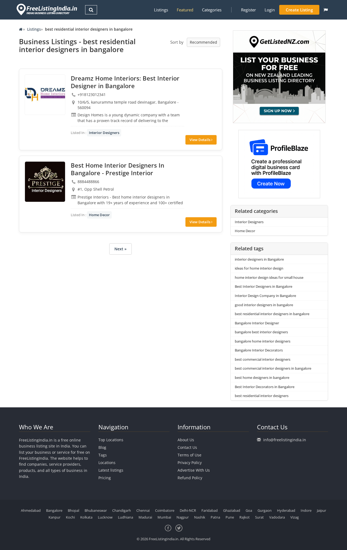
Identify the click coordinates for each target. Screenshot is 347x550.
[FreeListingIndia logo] (47, 9)
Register (248, 9)
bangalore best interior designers (261, 332)
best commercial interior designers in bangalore (273, 368)
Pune (230, 517)
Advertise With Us (194, 470)
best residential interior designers (261, 395)
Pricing (104, 477)
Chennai (143, 510)
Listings (161, 9)
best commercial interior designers (262, 359)
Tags (102, 455)
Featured (185, 9)
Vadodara (277, 517)
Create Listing (299, 9)
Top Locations (110, 439)
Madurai (145, 517)
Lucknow (105, 517)
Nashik (199, 517)
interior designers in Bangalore (259, 259)
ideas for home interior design (259, 268)
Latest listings (110, 470)
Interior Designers (104, 132)
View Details (200, 139)
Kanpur (54, 517)
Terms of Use (189, 455)
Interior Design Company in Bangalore (265, 295)
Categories (211, 9)
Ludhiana (125, 517)
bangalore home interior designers (262, 341)
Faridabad (209, 510)
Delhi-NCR (188, 510)
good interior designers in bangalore (264, 304)
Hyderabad (286, 510)
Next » (120, 248)
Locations (106, 462)
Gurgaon (265, 510)
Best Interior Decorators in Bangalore (264, 386)
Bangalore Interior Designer (257, 323)
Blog (102, 447)
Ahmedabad (31, 510)
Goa (249, 510)
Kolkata (86, 517)
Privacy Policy (190, 462)
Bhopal (73, 510)
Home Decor (99, 214)
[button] (325, 10)
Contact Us (187, 447)
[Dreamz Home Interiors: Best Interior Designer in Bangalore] (45, 95)
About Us (186, 439)
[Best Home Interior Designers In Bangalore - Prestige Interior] (45, 182)
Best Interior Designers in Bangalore (263, 286)
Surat (259, 517)
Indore (306, 510)
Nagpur (182, 517)
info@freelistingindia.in (284, 439)
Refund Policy (190, 477)
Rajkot (244, 517)
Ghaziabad (231, 510)
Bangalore (54, 510)
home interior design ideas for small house (269, 277)
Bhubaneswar (96, 510)
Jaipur (321, 510)
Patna (215, 517)
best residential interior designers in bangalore (272, 313)
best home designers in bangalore (262, 377)
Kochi (70, 517)
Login (270, 9)
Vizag (294, 517)
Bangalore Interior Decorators (259, 350)
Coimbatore (164, 510)
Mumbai (164, 517)
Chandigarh (121, 510)
